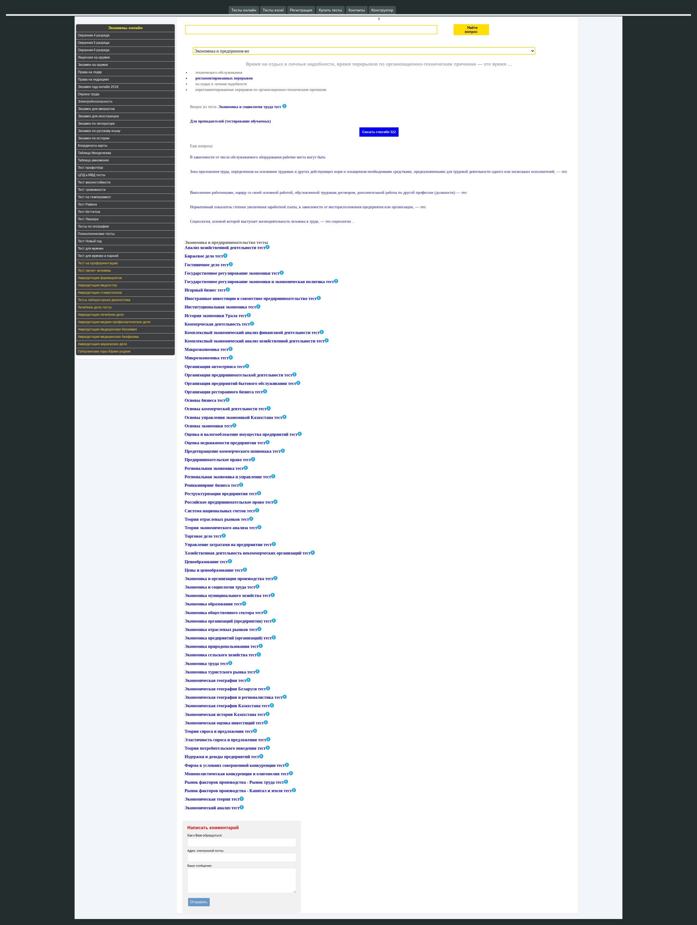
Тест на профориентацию (98, 263)
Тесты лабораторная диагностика (104, 300)
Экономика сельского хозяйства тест (221, 655)
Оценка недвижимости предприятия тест (225, 442)
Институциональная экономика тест (220, 307)
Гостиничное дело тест (207, 264)
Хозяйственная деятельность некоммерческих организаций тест (248, 553)
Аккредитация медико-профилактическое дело (114, 322)
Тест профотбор (90, 168)
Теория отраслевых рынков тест (217, 519)
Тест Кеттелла (89, 212)
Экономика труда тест (206, 663)
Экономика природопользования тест (222, 646)
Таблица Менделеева (94, 153)
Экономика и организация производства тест (229, 578)
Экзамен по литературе (96, 123)
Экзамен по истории (93, 138)
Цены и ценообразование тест (214, 570)
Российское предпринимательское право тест (229, 502)
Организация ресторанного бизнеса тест (224, 392)
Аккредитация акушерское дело (102, 344)
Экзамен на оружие (93, 65)
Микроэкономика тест (207, 358)
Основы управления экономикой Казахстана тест (233, 417)
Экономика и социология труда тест (249, 107)
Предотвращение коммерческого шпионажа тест (233, 451)
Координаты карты (92, 146)
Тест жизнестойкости (94, 182)
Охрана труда (88, 94)
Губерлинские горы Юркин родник (104, 351)
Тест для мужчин (90, 248)
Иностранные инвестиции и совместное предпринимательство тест (251, 298)
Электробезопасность (95, 101)
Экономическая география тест (215, 680)
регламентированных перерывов (224, 78)
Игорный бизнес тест (205, 290)
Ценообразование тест (206, 561)
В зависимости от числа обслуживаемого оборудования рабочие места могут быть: (258, 157)
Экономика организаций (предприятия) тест (228, 621)
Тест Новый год (90, 241)
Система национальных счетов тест (220, 511)
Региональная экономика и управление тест (228, 476)
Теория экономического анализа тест (221, 527)
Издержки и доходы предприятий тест (222, 757)
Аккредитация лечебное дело (101, 315)
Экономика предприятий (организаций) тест (228, 638)
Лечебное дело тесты (95, 307)
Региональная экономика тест (214, 468)
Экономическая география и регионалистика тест (234, 697)
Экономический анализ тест (212, 807)
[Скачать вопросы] (267, 247)
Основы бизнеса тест (205, 400)
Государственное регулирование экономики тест (232, 273)
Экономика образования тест (213, 604)
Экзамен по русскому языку (99, 131)
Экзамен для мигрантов (96, 109)
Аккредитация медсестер (97, 285)
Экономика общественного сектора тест (224, 612)
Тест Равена (87, 204)
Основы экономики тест (208, 426)
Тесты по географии (93, 226)
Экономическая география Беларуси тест (225, 689)
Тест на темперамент (94, 197)
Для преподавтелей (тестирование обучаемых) (230, 121)
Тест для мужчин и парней (98, 256)
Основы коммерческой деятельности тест (226, 409)
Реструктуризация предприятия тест (221, 493)
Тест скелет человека (94, 270)
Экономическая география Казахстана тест (227, 706)
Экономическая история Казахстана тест (225, 714)
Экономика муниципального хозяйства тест (228, 595)
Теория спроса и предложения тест (219, 731)
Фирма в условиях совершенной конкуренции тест (235, 765)
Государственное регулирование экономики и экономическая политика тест (259, 281)
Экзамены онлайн (125, 28)
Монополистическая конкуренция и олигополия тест (237, 773)
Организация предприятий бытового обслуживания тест (240, 383)
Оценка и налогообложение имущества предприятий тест (241, 434)
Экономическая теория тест (212, 799)
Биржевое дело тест (204, 256)
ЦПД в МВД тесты (91, 175)
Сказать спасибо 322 (379, 132)
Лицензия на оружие (94, 57)
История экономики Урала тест (216, 315)
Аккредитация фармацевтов (100, 278)
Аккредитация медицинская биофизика (108, 337)
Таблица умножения (93, 160)
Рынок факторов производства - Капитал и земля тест (238, 790)
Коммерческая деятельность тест (217, 324)
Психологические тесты (96, 234)
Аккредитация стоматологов (100, 293)
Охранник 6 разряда (93, 50)
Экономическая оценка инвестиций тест (224, 723)
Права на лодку (90, 72)
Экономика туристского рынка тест (220, 672)
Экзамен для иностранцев (98, 116)
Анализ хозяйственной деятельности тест (225, 247)
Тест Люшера (88, 219)
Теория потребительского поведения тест (225, 748)
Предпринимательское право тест (218, 460)
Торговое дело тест (203, 536)
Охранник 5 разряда (93, 43)
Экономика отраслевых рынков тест (221, 629)
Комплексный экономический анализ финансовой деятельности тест (252, 332)
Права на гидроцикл (93, 79)
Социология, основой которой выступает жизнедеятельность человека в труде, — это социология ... (272, 221)
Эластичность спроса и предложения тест (225, 739)
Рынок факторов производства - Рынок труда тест (234, 782)
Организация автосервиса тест (215, 366)
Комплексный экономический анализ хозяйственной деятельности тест (255, 341)
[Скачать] (284, 106)
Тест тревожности (92, 190)
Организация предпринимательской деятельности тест (238, 375)
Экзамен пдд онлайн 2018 (98, 87)
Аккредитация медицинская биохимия (107, 329)
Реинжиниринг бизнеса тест (212, 485)
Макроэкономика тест (206, 349)
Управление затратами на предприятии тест (228, 544)
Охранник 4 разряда (93, 35)
